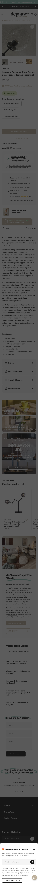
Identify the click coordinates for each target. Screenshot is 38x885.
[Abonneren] (32, 862)
